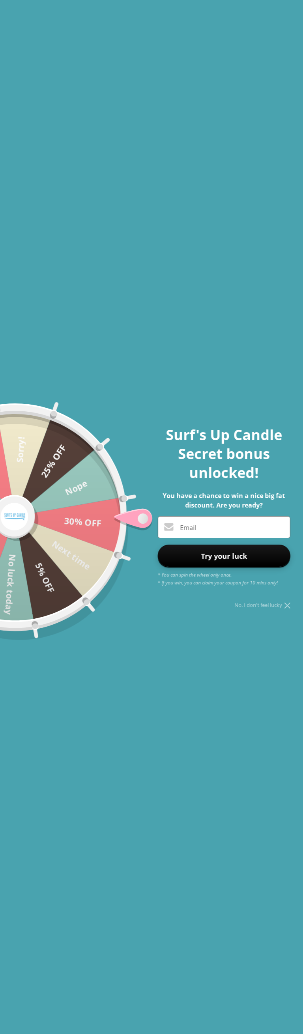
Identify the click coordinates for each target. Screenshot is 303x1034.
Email (188, 527)
